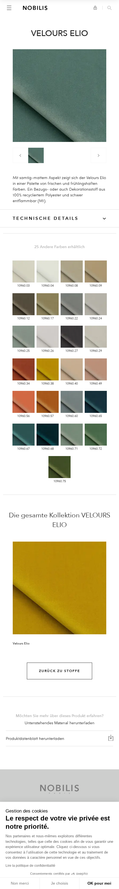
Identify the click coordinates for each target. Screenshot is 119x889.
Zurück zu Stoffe (59, 671)
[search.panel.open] (109, 8)
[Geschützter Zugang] (95, 8)
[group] (36, 155)
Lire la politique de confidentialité (30, 866)
